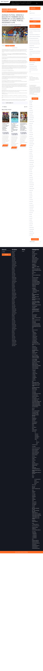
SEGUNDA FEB (34, 285)
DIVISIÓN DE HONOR (34, 352)
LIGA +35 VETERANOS (35, 355)
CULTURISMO (34, 446)
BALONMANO (23, 3)
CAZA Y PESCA (34, 431)
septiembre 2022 (31, 188)
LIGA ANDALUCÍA (34, 544)
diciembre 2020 (31, 227)
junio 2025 (13, 269)
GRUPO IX (33, 408)
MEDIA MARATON (34, 261)
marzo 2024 (13, 289)
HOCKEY (33, 466)
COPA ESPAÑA (34, 322)
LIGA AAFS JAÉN (34, 397)
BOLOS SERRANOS (34, 306)
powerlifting (33, 495)
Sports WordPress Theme (19, 552)
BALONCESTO (18, 3)
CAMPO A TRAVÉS (34, 257)
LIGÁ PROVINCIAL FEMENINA (35, 301)
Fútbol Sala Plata (31, 64)
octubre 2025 (31, 119)
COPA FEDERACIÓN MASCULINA (36, 325)
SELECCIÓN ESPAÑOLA (35, 406)
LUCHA (33, 477)
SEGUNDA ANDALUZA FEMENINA (36, 365)
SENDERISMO (34, 496)
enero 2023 (13, 307)
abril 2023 (30, 175)
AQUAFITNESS (34, 419)
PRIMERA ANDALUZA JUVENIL (36, 383)
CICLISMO (33, 444)
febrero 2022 (31, 201)
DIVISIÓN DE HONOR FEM (35, 396)
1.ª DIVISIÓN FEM (34, 289)
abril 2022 (30, 197)
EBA (32, 276)
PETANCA (33, 492)
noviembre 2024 (14, 278)
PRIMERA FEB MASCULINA (35, 284)
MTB (35, 444)
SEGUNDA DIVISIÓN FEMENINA (36, 404)
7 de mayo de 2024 (24, 132)
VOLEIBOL (33, 507)
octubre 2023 (31, 164)
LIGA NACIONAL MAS (34, 280)
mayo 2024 (30, 151)
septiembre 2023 (31, 166)
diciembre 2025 (14, 261)
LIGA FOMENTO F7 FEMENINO (36, 361)
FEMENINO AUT (34, 528)
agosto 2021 (31, 212)
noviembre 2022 (31, 184)
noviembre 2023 (31, 162)
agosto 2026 (13, 251)
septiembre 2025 (31, 121)
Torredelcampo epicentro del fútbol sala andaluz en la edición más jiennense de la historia (34, 53)
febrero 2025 (31, 134)
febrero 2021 (31, 223)
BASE (33, 273)
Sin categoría (34, 531)
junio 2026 (30, 104)
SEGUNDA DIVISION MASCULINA (36, 405)
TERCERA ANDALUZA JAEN (35, 516)
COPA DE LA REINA (34, 360)
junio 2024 (30, 149)
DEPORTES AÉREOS (34, 454)
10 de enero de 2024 (6, 132)
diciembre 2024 (31, 138)
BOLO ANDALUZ (34, 427)
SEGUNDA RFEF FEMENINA (35, 357)
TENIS (33, 500)
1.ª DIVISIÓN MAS (34, 535)
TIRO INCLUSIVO (34, 503)
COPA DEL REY (34, 321)
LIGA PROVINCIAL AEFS (35, 400)
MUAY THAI (33, 486)
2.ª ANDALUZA (34, 372)
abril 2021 (13, 335)
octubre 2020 (31, 231)
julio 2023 (13, 299)
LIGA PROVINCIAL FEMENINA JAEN (36, 401)
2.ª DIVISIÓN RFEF (34, 337)
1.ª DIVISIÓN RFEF (34, 333)
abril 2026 (30, 108)
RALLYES (35, 483)
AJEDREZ (33, 252)
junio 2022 (13, 316)
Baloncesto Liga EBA (32, 62)
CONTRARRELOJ (37, 436)
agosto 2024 (31, 145)
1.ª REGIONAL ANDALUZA (35, 524)
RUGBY (33, 523)
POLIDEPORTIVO (28, 3)
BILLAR (33, 424)
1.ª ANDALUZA (34, 332)
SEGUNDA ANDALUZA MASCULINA (36, 515)
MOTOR (33, 484)
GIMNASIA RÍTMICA (34, 465)
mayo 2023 (30, 173)
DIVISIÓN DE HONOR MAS (35, 541)
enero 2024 (30, 158)
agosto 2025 (31, 123)
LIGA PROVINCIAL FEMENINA (35, 281)
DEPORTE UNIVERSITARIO (35, 452)
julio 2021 (30, 214)
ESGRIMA (33, 458)
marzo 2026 (31, 110)
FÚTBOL (33, 331)
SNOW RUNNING (34, 316)
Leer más (5, 145)
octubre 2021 (14, 327)
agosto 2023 (13, 298)
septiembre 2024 (14, 281)
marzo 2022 (31, 199)
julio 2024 (30, 147)
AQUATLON (33, 420)
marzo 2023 (31, 177)
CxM (32, 312)
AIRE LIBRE (33, 251)
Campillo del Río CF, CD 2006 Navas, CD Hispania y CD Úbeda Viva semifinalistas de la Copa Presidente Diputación (34, 36)
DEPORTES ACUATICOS (35, 453)
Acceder (23, 251)
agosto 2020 (13, 345)
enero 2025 (30, 136)
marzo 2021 (13, 336)
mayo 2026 (30, 106)
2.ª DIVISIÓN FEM (34, 377)
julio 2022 (30, 192)
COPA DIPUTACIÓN (34, 347)
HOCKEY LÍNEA (34, 467)
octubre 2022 (31, 186)
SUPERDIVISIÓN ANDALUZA (35, 545)
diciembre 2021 (31, 205)
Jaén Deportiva (5, 1)
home (30, 11)
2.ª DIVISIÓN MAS (34, 292)
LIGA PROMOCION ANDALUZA (36, 468)
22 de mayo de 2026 (15, 133)
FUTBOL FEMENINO (34, 359)
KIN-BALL (33, 409)
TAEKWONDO (34, 499)
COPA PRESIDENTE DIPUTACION (36, 393)
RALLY (37, 443)
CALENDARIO (34, 307)
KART (40, 479)
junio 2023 (30, 171)
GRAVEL (36, 439)
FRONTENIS (33, 462)
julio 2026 (13, 252)
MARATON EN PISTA (34, 260)
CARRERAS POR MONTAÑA (35, 311)
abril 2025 (30, 130)
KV (32, 313)
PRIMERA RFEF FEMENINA (35, 356)
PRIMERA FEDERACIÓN (35, 364)
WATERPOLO (34, 520)
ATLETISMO (33, 255)
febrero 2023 (31, 179)
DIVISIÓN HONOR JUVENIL (35, 382)
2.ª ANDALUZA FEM (34, 336)
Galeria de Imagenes (15, 4)
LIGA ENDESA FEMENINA (35, 277)
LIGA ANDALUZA (34, 265)
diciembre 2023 (31, 160)
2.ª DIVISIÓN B (34, 376)
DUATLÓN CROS (34, 457)
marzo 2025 (31, 132)
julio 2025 (30, 125)
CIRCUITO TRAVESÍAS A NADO (36, 488)
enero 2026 (13, 260)
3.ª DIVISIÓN (9, 9)
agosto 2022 (31, 190)
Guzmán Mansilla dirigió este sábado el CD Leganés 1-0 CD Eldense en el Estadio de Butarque (34, 31)
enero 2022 (30, 203)
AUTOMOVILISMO (36, 479)
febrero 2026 (31, 112)
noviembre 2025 (31, 117)
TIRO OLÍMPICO (34, 504)
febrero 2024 (13, 290)
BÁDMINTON (13, 3)
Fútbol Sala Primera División (33, 66)
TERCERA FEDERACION (35, 368)
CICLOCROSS (36, 435)
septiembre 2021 (31, 210)
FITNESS (33, 461)
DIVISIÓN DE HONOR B (35, 527)
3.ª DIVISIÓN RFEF (34, 340)
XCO (36, 444)
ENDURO (35, 480)
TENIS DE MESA (34, 532)
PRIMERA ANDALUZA (35, 512)
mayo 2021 (30, 218)
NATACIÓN (33, 487)
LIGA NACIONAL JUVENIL (35, 342)
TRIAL (35, 484)
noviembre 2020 (31, 229)
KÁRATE (33, 476)
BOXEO (33, 428)
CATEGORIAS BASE (34, 341)
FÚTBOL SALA (14, 9)
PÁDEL (33, 490)
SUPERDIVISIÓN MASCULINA (36, 548)
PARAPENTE (33, 491)
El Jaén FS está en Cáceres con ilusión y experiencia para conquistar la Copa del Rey (14, 127)
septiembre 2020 (14, 344)
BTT (35, 432)
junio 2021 (30, 216)
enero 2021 (30, 225)
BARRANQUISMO (34, 423)
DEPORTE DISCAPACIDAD (35, 449)
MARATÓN (37, 442)
